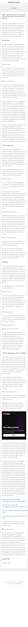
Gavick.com (21, 582)
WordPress (19, 583)
